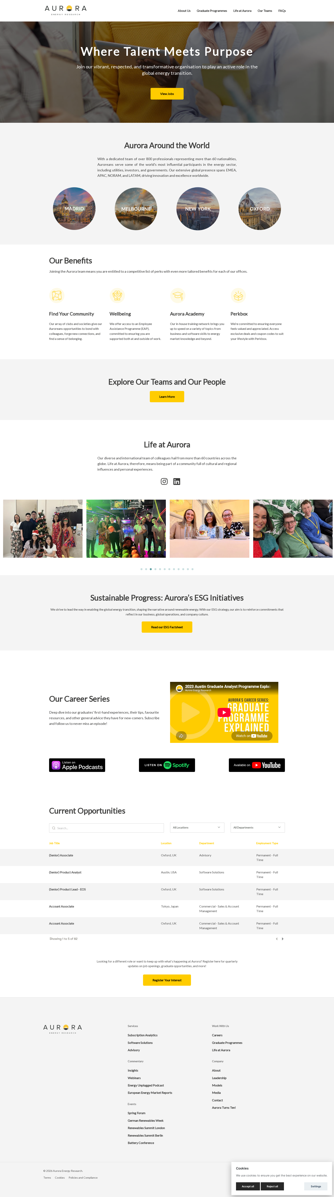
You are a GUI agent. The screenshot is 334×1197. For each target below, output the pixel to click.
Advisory (134, 1050)
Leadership (219, 1078)
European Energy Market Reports (150, 1092)
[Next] (283, 939)
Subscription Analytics (143, 1035)
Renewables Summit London (146, 1128)
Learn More (167, 396)
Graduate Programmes (212, 10)
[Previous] (277, 939)
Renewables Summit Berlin (145, 1135)
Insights (133, 1070)
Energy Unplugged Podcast (146, 1085)
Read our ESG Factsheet (167, 627)
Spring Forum (136, 1113)
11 (188, 569)
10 (183, 569)
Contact (217, 1100)
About (216, 1070)
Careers (217, 1035)
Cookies (60, 1177)
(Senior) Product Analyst (65, 872)
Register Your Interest (167, 980)
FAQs (282, 10)
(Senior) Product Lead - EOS (67, 889)
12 (192, 569)
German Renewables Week (146, 1120)
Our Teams (265, 10)
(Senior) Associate (61, 855)
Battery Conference (141, 1143)
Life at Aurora (242, 10)
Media (216, 1092)
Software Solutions (140, 1042)
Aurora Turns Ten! (224, 1107)
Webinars (134, 1078)
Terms (47, 1177)
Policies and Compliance (83, 1177)
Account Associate (61, 906)
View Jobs (167, 93)
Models (217, 1085)
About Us (184, 10)
